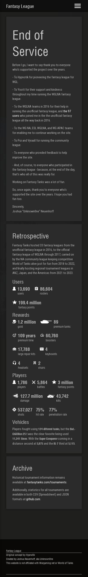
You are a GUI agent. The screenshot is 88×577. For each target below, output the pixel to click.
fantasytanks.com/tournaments (46, 482)
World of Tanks (65, 563)
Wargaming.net (46, 563)
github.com (33, 499)
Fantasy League (20, 6)
